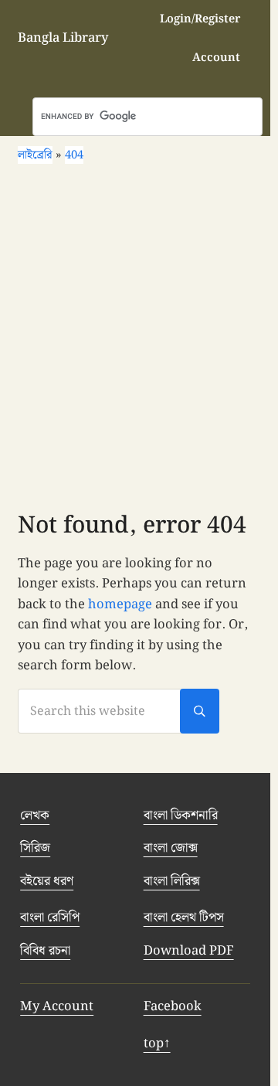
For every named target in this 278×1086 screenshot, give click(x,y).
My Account (56, 1006)
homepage (120, 604)
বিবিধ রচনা (45, 951)
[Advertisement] (139, 343)
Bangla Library (63, 38)
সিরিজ (35, 848)
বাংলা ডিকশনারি (181, 815)
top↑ (157, 1043)
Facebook (173, 1006)
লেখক (34, 815)
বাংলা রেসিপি (50, 917)
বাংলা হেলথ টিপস (184, 917)
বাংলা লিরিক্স (172, 881)
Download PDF (189, 951)
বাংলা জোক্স (171, 848)
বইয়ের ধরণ (46, 881)
